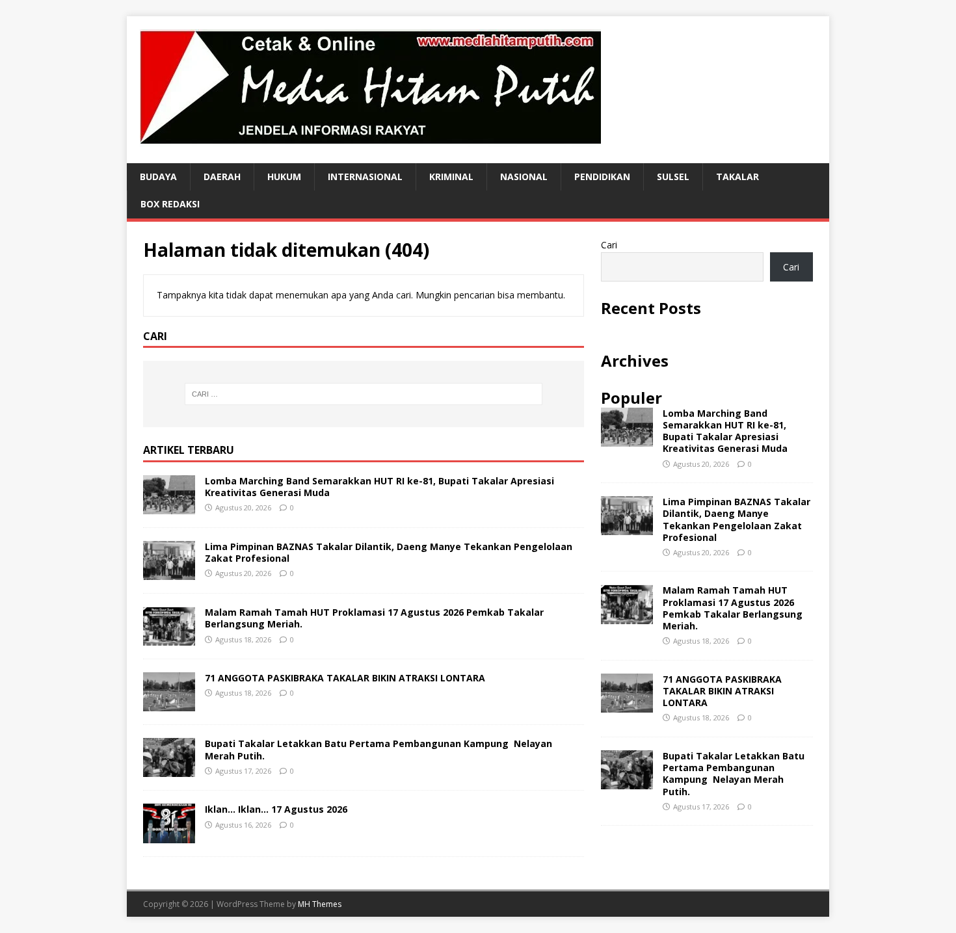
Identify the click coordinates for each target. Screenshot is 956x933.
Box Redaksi (170, 204)
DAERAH (222, 176)
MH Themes (319, 904)
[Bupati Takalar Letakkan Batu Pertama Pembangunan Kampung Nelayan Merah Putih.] (169, 769)
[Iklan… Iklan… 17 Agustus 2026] (169, 835)
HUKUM (284, 176)
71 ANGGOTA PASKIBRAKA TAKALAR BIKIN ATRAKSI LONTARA (345, 678)
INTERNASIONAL (365, 176)
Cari (609, 245)
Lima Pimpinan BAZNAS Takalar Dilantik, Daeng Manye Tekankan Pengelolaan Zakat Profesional (388, 552)
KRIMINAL (451, 176)
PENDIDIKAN (602, 176)
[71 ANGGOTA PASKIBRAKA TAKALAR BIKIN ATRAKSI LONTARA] (169, 704)
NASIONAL (524, 176)
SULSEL (673, 176)
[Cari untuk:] (363, 394)
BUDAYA (158, 176)
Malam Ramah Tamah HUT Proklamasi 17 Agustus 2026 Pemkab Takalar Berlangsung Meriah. (374, 618)
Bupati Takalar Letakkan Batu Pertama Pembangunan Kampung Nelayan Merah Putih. (378, 749)
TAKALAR (737, 176)
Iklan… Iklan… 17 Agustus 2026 (276, 809)
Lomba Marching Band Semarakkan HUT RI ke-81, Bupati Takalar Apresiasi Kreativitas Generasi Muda (379, 487)
